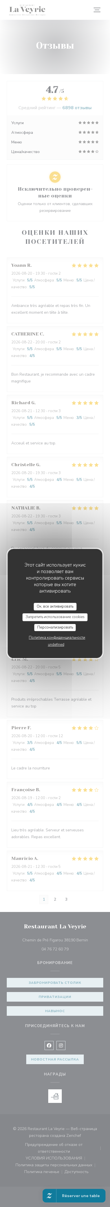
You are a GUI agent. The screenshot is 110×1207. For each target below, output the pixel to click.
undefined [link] (56, 644)
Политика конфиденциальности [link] (57, 637)
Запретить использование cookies (55, 616)
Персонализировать (55, 627)
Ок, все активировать (55, 606)
